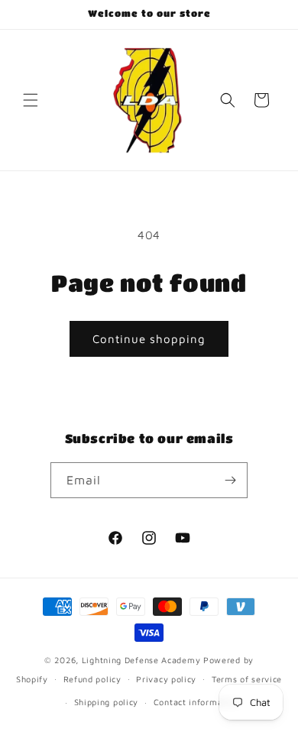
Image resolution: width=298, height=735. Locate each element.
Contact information (196, 702)
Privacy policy (166, 679)
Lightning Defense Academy (141, 660)
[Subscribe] (230, 480)
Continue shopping (149, 338)
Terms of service (247, 679)
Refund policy (92, 679)
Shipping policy (106, 702)
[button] (30, 100)
